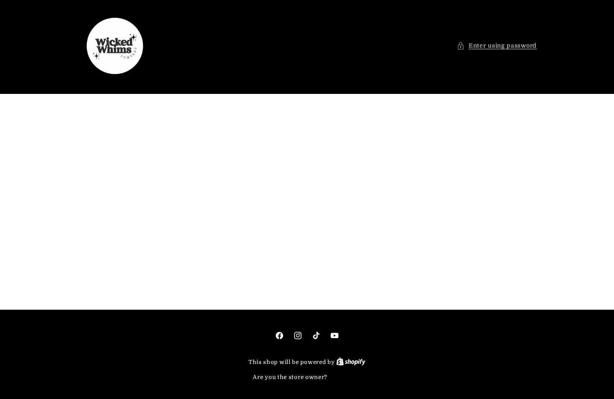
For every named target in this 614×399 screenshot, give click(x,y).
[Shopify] (350, 362)
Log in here (345, 377)
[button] (497, 45)
